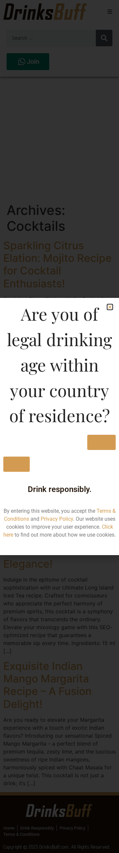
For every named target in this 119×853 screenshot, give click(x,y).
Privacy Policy (57, 519)
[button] (109, 307)
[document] (59, 426)
